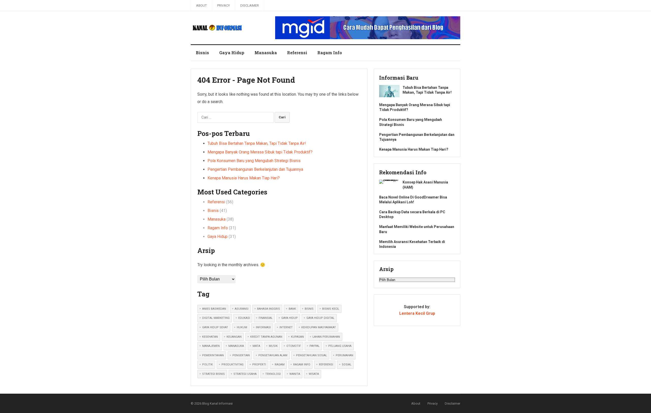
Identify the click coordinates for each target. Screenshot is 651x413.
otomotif (293, 346)
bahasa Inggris (268, 308)
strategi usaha (245, 374)
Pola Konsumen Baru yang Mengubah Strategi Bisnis (254, 160)
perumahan (344, 355)
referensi (326, 364)
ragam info (301, 364)
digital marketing (216, 318)
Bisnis (202, 52)
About (201, 5)
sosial (346, 364)
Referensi (297, 52)
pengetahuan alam (272, 355)
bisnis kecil (330, 308)
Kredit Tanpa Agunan (266, 336)
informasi (263, 327)
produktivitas (232, 364)
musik (273, 346)
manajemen (211, 346)
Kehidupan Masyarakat (318, 327)
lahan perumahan (326, 336)
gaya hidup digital (320, 318)
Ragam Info (329, 52)
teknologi (273, 374)
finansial (266, 318)
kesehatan (210, 336)
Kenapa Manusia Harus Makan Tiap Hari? (244, 178)
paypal (314, 346)
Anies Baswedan (214, 308)
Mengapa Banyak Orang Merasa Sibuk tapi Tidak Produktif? (260, 152)
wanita (294, 374)
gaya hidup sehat (215, 327)
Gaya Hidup (231, 52)
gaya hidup (289, 318)
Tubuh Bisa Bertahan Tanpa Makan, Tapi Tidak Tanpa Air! (257, 143)
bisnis (309, 308)
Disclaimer (249, 5)
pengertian (241, 355)
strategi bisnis (213, 374)
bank (292, 308)
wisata (314, 374)
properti (259, 364)
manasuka (236, 346)
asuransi (241, 308)
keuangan (234, 336)
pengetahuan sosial (311, 355)
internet (286, 327)
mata (256, 346)
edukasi (244, 318)
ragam (280, 364)
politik (207, 364)
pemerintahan (213, 355)
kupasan (297, 336)
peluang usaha (339, 346)
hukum (242, 327)
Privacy (223, 5)
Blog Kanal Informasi (217, 403)
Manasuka (266, 52)
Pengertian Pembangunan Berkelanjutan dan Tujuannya (255, 169)
